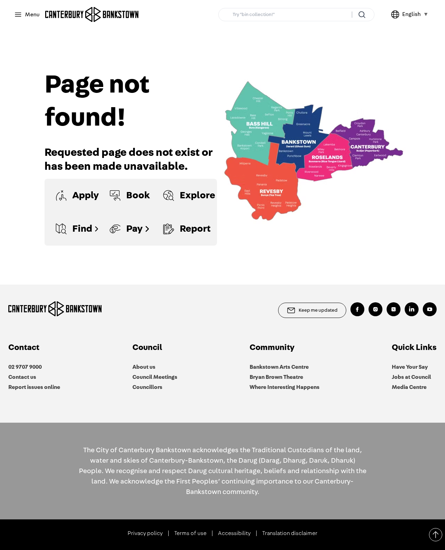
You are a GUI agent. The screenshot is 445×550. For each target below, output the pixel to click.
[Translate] (396, 15)
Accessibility (234, 533)
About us (143, 367)
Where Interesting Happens (284, 387)
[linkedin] (412, 309)
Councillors (147, 387)
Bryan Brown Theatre (276, 377)
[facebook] (357, 309)
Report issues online (34, 387)
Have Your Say (410, 367)
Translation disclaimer (289, 533)
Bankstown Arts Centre (279, 367)
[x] (393, 309)
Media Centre (409, 387)
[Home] (92, 14)
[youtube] (430, 309)
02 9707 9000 (25, 367)
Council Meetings (154, 377)
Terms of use (190, 533)
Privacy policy (145, 533)
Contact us (22, 377)
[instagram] (375, 309)
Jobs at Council (411, 377)
